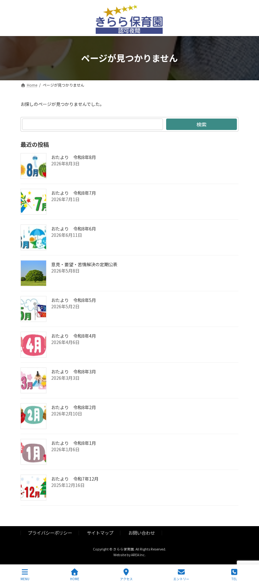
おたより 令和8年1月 (73, 443)
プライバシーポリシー (50, 532)
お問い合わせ (141, 532)
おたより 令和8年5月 (73, 300)
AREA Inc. (138, 554)
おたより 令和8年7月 (73, 193)
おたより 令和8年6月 (73, 228)
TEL (234, 578)
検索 (201, 124)
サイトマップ (100, 532)
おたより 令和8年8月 (73, 157)
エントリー (181, 578)
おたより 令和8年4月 (73, 336)
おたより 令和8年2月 (73, 407)
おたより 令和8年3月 (73, 371)
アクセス (126, 578)
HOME (74, 578)
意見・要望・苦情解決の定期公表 (84, 264)
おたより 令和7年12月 (75, 479)
